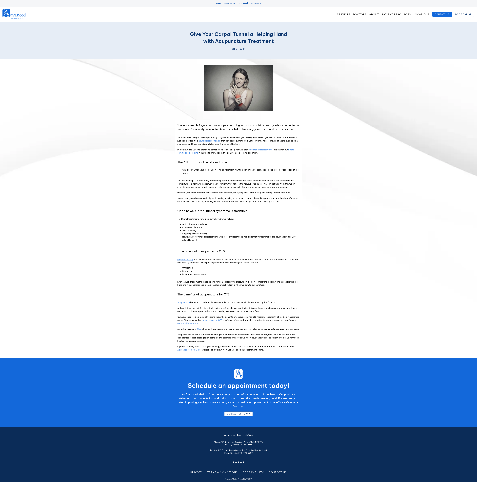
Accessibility (253, 472)
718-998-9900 (254, 3)
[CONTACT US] (442, 16)
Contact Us (278, 472)
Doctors (360, 14)
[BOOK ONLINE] (463, 16)
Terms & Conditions (222, 472)
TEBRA (249, 479)
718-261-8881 (230, 3)
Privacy (196, 472)
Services (343, 14)
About (374, 14)
